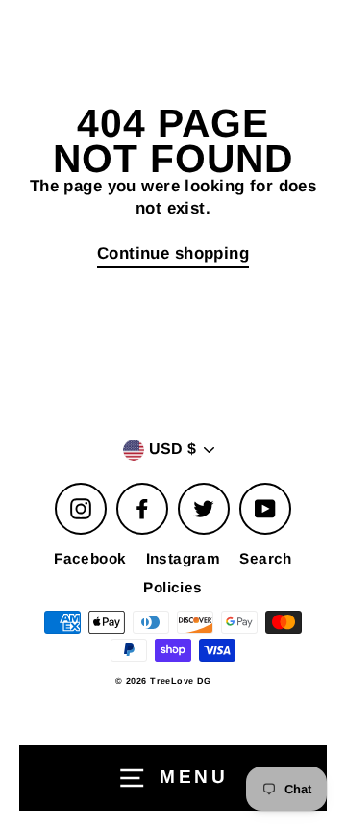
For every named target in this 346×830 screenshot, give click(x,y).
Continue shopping (173, 253)
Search (265, 558)
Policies (172, 587)
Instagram (183, 558)
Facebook (90, 558)
